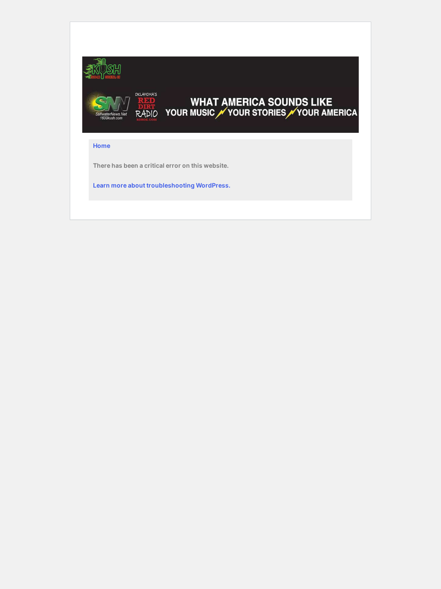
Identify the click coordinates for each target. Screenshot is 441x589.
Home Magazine (178, 48)
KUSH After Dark (118, 48)
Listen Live (106, 34)
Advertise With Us (253, 34)
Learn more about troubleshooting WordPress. (161, 185)
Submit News (152, 34)
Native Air (304, 34)
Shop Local (199, 34)
